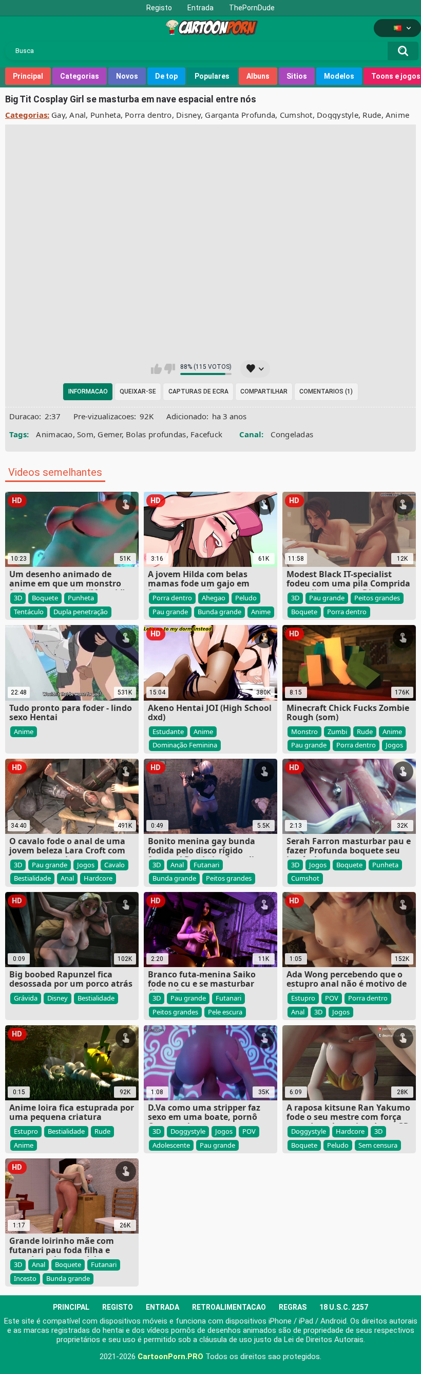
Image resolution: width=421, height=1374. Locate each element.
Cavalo (114, 864)
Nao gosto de (169, 369)
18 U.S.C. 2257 (343, 1307)
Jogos (394, 745)
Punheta (105, 114)
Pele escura (225, 1011)
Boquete (45, 597)
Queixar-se (138, 391)
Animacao (54, 434)
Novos (127, 76)
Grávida (25, 998)
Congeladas (292, 434)
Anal (77, 114)
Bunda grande (219, 611)
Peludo (246, 597)
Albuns (258, 76)
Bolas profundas (156, 434)
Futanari (206, 864)
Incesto (25, 1278)
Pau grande (170, 611)
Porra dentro (148, 114)
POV (331, 998)
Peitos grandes (377, 597)
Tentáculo (29, 611)
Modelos (339, 76)
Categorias (79, 76)
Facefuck (206, 434)
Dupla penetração (80, 611)
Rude (371, 114)
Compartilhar (264, 391)
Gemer (110, 434)
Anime (398, 114)
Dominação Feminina (184, 745)
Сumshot (296, 114)
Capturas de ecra (198, 391)
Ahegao (213, 597)
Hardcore (98, 878)
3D (18, 597)
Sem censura (377, 1145)
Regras (293, 1307)
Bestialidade (32, 878)
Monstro (304, 731)
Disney (188, 114)
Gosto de (156, 369)
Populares (212, 76)
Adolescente (171, 1145)
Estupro (303, 998)
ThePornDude (252, 8)
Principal (28, 76)
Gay (58, 114)
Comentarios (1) (326, 391)
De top (166, 76)
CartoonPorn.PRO (170, 1356)
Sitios (296, 76)
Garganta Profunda (240, 114)
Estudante (168, 731)
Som (85, 434)
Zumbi (337, 731)
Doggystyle (337, 114)
